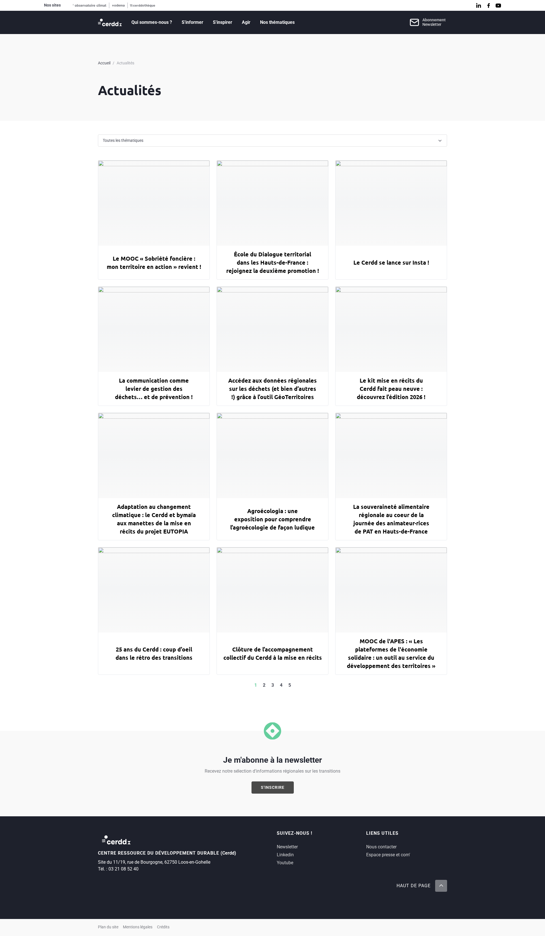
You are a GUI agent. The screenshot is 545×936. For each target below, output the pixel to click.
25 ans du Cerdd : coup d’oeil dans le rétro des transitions (154, 653)
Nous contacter (381, 846)
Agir (246, 22)
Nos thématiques (277, 22)
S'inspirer (222, 22)
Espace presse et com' (388, 854)
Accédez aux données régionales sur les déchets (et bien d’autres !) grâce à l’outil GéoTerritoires (272, 388)
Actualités (125, 63)
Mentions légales (137, 927)
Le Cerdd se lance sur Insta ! (391, 262)
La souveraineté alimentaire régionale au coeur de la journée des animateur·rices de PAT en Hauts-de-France (391, 519)
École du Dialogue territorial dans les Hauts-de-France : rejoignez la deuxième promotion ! (272, 262)
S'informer (192, 22)
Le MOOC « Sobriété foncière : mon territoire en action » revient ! (154, 262)
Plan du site (108, 927)
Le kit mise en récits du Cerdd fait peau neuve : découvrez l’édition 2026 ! (391, 388)
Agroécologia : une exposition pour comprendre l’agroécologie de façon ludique (272, 519)
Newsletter (287, 846)
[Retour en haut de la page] (441, 886)
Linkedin (285, 854)
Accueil (104, 63)
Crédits (163, 927)
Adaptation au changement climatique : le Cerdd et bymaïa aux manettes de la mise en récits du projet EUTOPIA (154, 519)
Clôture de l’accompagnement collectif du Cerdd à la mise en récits (272, 653)
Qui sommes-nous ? (151, 22)
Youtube (285, 862)
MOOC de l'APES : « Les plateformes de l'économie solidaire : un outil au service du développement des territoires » (391, 653)
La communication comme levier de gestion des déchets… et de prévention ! (154, 388)
